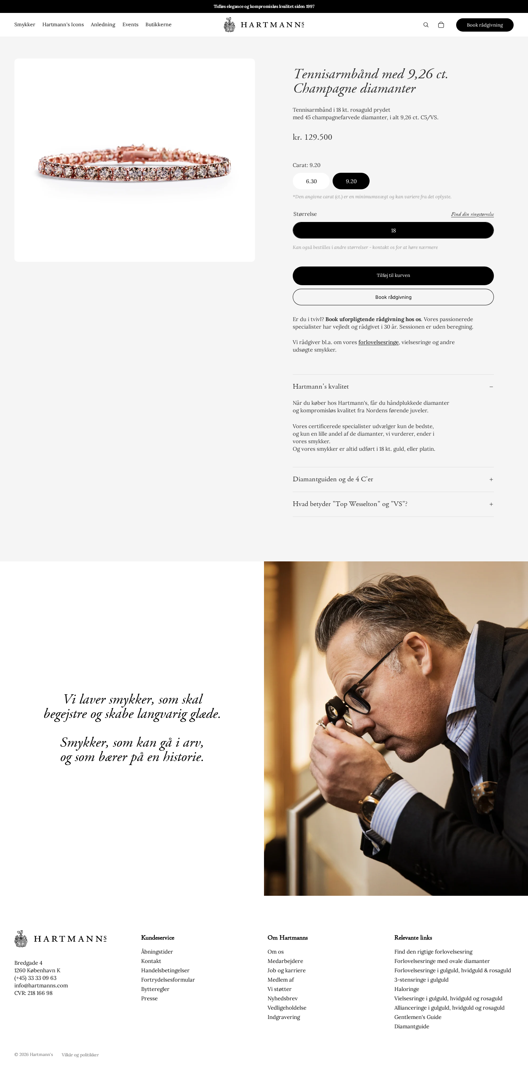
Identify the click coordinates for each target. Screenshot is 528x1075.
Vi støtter (280, 989)
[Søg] (426, 25)
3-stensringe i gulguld (421, 979)
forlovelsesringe (378, 342)
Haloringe (406, 989)
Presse (149, 998)
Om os (276, 951)
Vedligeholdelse (287, 1007)
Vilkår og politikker (80, 1054)
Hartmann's (41, 1054)
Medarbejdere (285, 961)
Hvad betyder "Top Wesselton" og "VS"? (350, 504)
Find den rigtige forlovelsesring (433, 951)
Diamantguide (411, 1026)
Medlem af (281, 979)
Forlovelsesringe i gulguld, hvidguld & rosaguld (452, 970)
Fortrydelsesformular (168, 979)
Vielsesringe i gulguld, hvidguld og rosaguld (448, 998)
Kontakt (151, 961)
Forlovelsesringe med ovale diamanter (442, 961)
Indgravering (284, 1017)
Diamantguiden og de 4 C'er (333, 479)
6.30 (311, 181)
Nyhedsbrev (283, 998)
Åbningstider (157, 951)
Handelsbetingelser (165, 970)
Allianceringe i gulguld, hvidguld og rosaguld (449, 1007)
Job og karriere (287, 970)
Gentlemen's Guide (417, 1017)
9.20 (351, 181)
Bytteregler (155, 989)
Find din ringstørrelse (472, 214)
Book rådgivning (485, 25)
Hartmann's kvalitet (321, 386)
